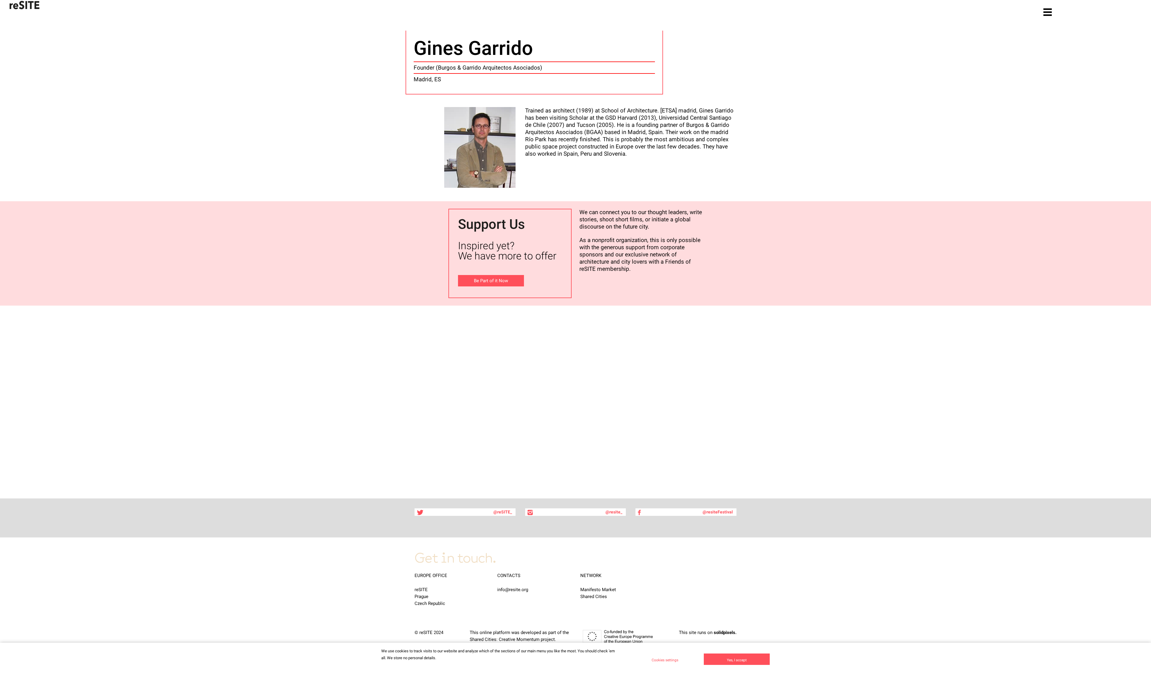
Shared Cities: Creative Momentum (505, 639)
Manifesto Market (598, 589)
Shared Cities (593, 596)
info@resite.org (512, 589)
